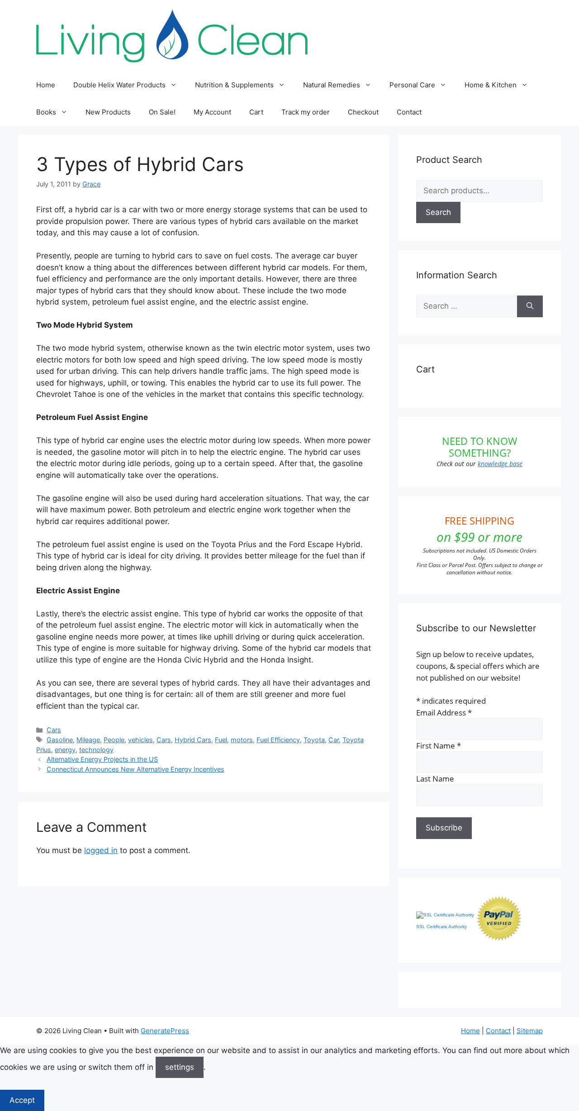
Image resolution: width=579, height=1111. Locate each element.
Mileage (88, 740)
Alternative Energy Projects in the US (102, 759)
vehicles (140, 740)
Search (438, 212)
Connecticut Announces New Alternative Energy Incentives (135, 769)
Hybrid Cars (193, 740)
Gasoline (60, 740)
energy (65, 749)
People (114, 740)
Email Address (444, 712)
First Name (438, 745)
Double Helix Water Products (119, 85)
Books (46, 112)
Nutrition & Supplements (234, 85)
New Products (108, 112)
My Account (212, 112)
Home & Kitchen (491, 85)
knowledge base (500, 463)
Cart (256, 112)
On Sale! (162, 112)
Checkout (363, 112)
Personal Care (412, 85)
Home (45, 85)
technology (96, 749)
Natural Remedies (331, 85)
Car (333, 740)
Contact (409, 112)
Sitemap (530, 1030)
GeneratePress (165, 1030)
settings (179, 1067)
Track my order (305, 112)
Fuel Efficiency (278, 740)
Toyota (314, 740)
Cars (54, 730)
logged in (101, 850)
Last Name (435, 778)
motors (242, 740)
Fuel (221, 740)
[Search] (530, 306)
